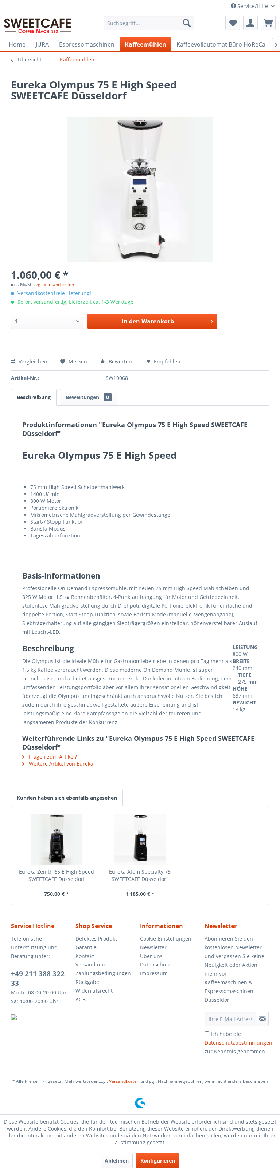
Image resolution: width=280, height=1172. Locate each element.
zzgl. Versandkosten (54, 284)
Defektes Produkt (96, 938)
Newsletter (153, 947)
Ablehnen (117, 1160)
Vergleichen (32, 361)
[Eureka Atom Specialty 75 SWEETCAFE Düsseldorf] (140, 839)
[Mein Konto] (250, 23)
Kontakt (84, 956)
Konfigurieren (157, 1160)
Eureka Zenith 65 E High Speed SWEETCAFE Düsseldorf (56, 875)
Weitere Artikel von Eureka (60, 763)
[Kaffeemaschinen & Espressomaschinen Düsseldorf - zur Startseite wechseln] (37, 25)
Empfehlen (166, 361)
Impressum (154, 973)
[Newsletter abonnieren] (262, 1019)
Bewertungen (87, 397)
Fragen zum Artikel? (52, 756)
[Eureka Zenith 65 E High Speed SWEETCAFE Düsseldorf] (57, 839)
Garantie (86, 947)
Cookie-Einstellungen (165, 938)
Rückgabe (87, 981)
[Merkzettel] (232, 23)
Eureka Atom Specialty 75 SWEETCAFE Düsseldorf (140, 875)
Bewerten (120, 361)
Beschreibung (34, 397)
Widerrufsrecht (94, 990)
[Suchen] (186, 23)
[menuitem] (149, 23)
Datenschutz (155, 964)
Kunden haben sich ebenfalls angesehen (67, 797)
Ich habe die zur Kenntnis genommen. (238, 1042)
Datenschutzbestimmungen (238, 1042)
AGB (80, 999)
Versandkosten (124, 1081)
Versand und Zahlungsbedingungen (103, 969)
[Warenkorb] (268, 23)
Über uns (151, 956)
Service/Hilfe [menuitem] (252, 6)
